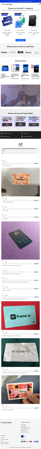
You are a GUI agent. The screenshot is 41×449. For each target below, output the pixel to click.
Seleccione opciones (20, 30)
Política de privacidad (4, 442)
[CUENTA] (38, 4)
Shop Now (20, 102)
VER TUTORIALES (7, 125)
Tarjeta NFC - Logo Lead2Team (33, 32)
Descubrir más (20, 40)
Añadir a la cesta (7, 30)
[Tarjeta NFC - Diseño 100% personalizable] (7, 21)
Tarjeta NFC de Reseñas (20, 32)
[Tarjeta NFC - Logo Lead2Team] (33, 21)
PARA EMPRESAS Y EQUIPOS (20, 124)
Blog (1, 440)
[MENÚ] (2, 4)
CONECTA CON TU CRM (34, 125)
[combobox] (39, 157)
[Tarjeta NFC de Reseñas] (20, 21)
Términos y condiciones (5, 443)
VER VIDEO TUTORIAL (15, 78)
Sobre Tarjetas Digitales (5, 439)
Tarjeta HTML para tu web (25, 427)
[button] (39, 4)
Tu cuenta (2, 437)
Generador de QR (24, 430)
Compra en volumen (5, 13)
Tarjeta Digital (23, 424)
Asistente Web (23, 426)
